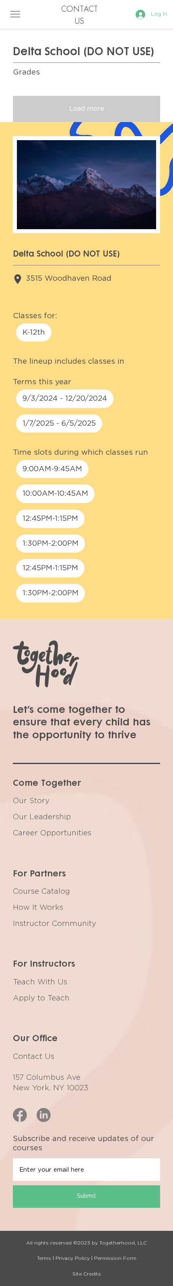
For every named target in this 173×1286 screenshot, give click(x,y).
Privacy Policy (73, 1258)
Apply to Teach (41, 998)
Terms (44, 1258)
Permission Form (115, 1258)
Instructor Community (54, 924)
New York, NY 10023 (50, 1088)
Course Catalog (41, 891)
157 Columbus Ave (46, 1077)
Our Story (31, 801)
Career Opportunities (52, 833)
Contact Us (33, 1056)
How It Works (38, 907)
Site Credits (86, 1274)
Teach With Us (40, 982)
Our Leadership (42, 817)
